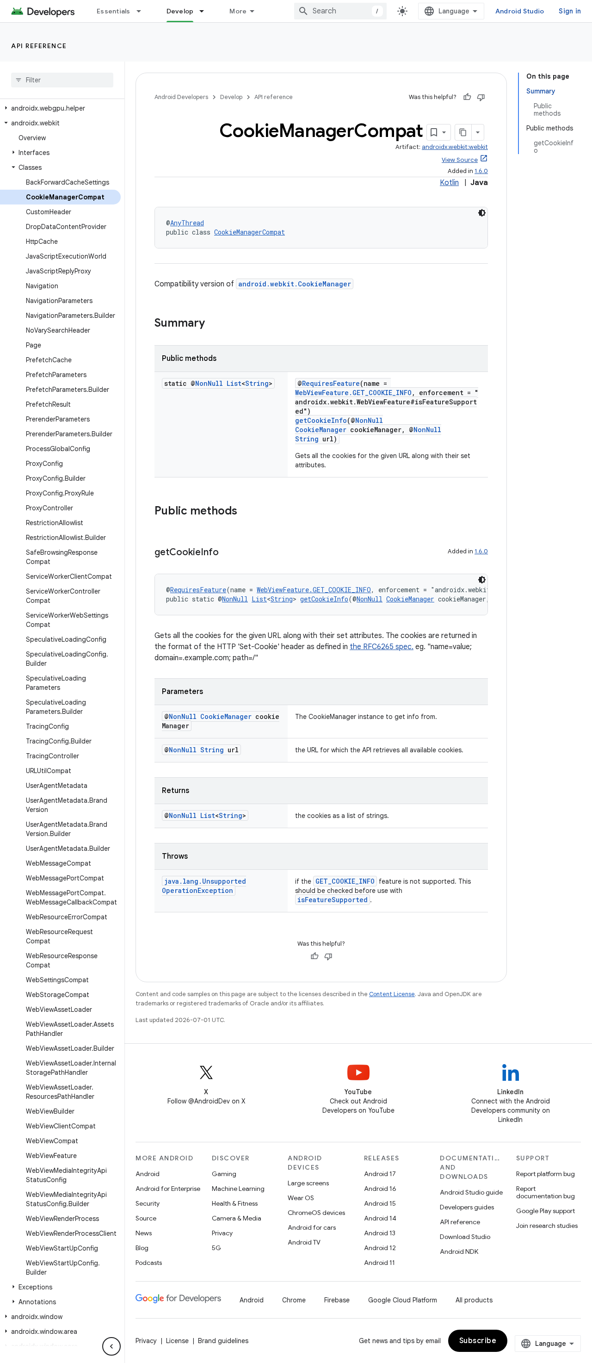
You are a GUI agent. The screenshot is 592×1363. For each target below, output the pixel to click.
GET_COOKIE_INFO (345, 881)
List (234, 383)
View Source (460, 160)
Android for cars (312, 1227)
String (257, 383)
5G (216, 1248)
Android (148, 1174)
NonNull (209, 383)
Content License (392, 994)
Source (146, 1218)
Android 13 (379, 1233)
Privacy (222, 1233)
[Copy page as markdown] (463, 132)
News (144, 1233)
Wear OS (301, 1198)
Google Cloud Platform (402, 1300)
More (238, 11)
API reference (39, 46)
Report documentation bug (545, 1192)
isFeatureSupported (332, 899)
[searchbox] (62, 80)
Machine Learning (238, 1188)
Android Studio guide (471, 1192)
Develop (180, 11)
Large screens (308, 1183)
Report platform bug (545, 1174)
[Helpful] (467, 97)
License (177, 1340)
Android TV (304, 1242)
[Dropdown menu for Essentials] (142, 11)
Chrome (294, 1300)
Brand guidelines (223, 1340)
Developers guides (467, 1207)
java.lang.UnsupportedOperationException (204, 886)
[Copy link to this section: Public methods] (246, 511)
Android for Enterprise (168, 1188)
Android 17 (380, 1174)
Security (148, 1203)
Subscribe (478, 1340)
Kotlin (449, 182)
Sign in (570, 11)
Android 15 (380, 1203)
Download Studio (465, 1237)
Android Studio (519, 11)
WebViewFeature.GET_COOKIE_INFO (353, 392)
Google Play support (545, 1211)
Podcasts (149, 1262)
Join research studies (547, 1225)
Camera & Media (236, 1218)
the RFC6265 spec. (381, 646)
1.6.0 (481, 171)
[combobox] (340, 11)
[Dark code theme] (481, 212)
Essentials (113, 11)
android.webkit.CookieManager (294, 283)
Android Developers (181, 97)
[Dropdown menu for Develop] (205, 11)
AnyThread (187, 222)
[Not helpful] (481, 97)
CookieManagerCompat (249, 232)
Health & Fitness (235, 1203)
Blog (142, 1248)
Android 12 (380, 1248)
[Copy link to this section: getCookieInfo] (228, 552)
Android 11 (379, 1262)
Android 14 (380, 1218)
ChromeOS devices (316, 1212)
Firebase (337, 1300)
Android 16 (380, 1188)
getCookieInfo (321, 420)
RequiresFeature (331, 383)
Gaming (224, 1174)
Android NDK (459, 1251)
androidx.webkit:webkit (455, 147)
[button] (60, 108)
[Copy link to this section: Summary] (214, 323)
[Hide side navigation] (111, 1346)
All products (474, 1300)
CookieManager (320, 429)
